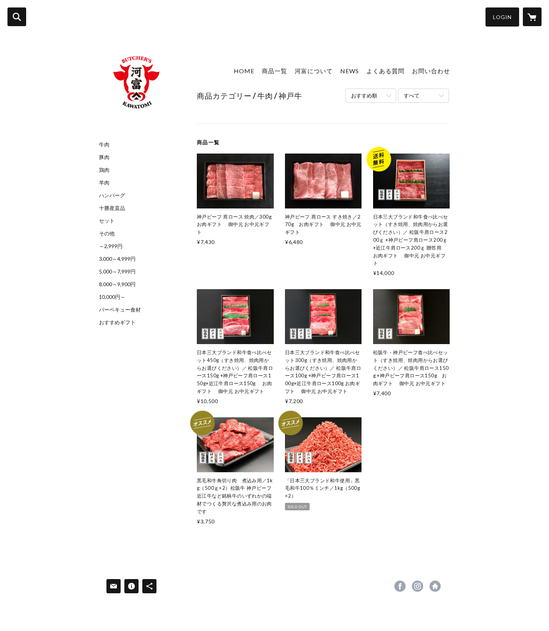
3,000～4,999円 (117, 259)
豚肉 (104, 157)
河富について (314, 70)
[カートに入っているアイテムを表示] (532, 16)
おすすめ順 (364, 95)
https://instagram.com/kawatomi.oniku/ (417, 586)
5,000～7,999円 (117, 271)
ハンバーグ (112, 195)
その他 (107, 233)
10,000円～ (112, 297)
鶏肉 (104, 170)
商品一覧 (274, 70)
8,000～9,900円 (117, 284)
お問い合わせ (431, 70)
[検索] (16, 16)
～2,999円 (110, 246)
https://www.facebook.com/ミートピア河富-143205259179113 (400, 586)
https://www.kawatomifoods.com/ (435, 586)
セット (107, 220)
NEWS (349, 70)
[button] (502, 17)
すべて (411, 95)
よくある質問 (385, 70)
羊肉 (104, 182)
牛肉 (104, 144)
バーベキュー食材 (120, 309)
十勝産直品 (112, 208)
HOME (244, 70)
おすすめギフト (117, 322)
